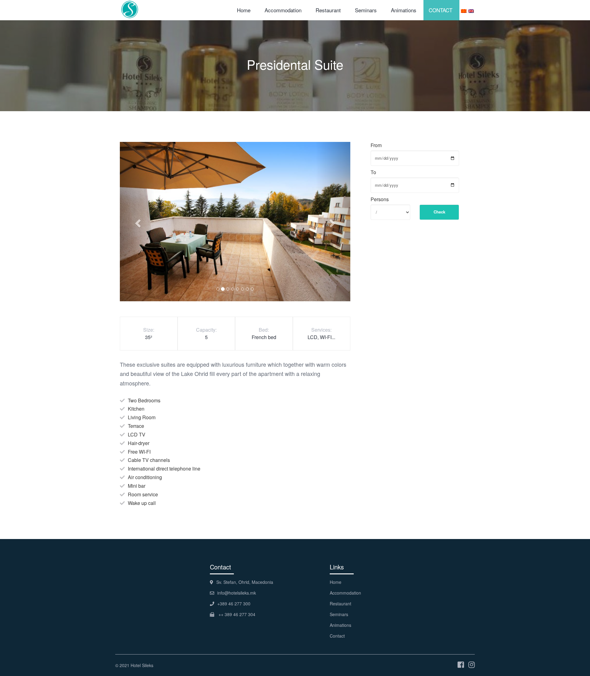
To (373, 172)
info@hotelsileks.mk (236, 593)
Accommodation (283, 10)
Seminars (366, 10)
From (376, 145)
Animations (403, 10)
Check (439, 212)
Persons (380, 199)
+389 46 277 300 (233, 603)
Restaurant (328, 10)
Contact (337, 636)
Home (243, 10)
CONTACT (440, 10)
